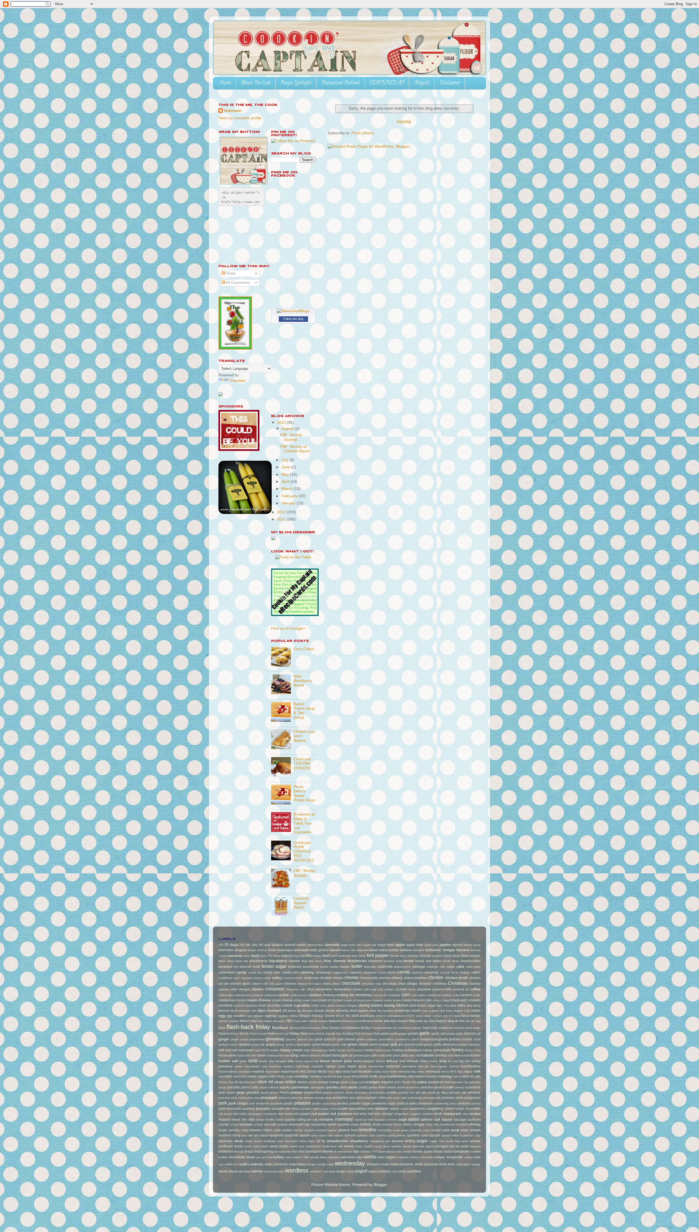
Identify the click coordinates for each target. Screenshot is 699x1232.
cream (240, 1000)
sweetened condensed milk (324, 1146)
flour (325, 1028)
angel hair (370, 945)
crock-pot (459, 1000)
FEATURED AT (387, 83)
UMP (306, 1157)
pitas (352, 1097)
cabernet (432, 966)
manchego (302, 1066)
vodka (468, 1157)
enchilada (367, 1016)
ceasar (257, 978)
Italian (336, 1055)
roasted (289, 1119)
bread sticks (451, 961)
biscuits (425, 956)
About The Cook (255, 83)
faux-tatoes (265, 1021)
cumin (287, 1005)
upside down (318, 1157)
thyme (327, 1151)
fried (303, 1033)
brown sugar (274, 966)
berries (394, 955)
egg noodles (235, 1016)
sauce (447, 1119)
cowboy (446, 995)
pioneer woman (314, 1097)
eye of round (451, 1015)
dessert (223, 1011)
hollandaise (413, 1050)
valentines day (352, 1157)
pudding (248, 1109)
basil (255, 956)
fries (339, 1033)
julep (404, 1055)
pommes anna (452, 1098)
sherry (397, 1124)
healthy (274, 1050)
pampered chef (439, 1082)
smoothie (368, 1129)
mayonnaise (290, 1071)
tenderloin (225, 1151)
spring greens (396, 1135)
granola (245, 1044)
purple (343, 1109)
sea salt (270, 1124)
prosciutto (234, 1109)
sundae (475, 1141)
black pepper (471, 956)
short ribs (432, 1124)
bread (409, 961)
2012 (282, 512)
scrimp (258, 1124)
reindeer (427, 1113)
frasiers (223, 1033)
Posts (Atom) (362, 133)
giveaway (275, 1038)
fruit (357, 1033)
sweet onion (260, 1146)
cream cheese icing (286, 1000)
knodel (465, 1055)
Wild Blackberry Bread (303, 680)
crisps (446, 1000)
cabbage (418, 967)
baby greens (319, 950)
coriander (394, 995)
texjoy (249, 1151)
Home (225, 83)
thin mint (298, 1151)
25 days (231, 945)
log (461, 1061)
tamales (396, 1146)
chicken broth (456, 978)
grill (394, 1044)
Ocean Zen (225, 1082)
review (475, 1114)
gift (479, 1033)
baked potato (389, 950)
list (450, 1061)
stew (280, 1141)
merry (445, 1071)
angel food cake (351, 945)
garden (413, 1033)
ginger (223, 1039)
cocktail (400, 989)
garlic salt (438, 1033)
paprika (285, 1087)
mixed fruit (240, 1076)
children (256, 983)
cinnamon (274, 988)
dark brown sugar (423, 1005)
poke (389, 1097)
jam (345, 1055)
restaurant (452, 1114)
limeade (413, 1061)
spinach (350, 1135)
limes (424, 1061)
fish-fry (470, 1021)
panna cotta (249, 1087)
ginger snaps (239, 1039)
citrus (311, 989)
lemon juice (342, 1061)
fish (462, 1021)
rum (370, 1119)
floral (305, 1027)
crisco (437, 1000)
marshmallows (228, 1071)
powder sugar (360, 1103)
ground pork (414, 1044)
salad (413, 1119)
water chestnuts (276, 1164)
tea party (462, 1146)
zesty (402, 1171)
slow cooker (283, 1130)
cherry (397, 978)
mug (382, 1076)
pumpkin (263, 1108)
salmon (426, 1119)
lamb (253, 1060)
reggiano (415, 1113)
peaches (426, 1087)
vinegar (439, 1157)
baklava (405, 950)
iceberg (272, 1055)
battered (287, 956)
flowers (335, 1028)
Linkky (433, 1061)
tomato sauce (443, 1151)
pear (221, 1092)
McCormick (308, 1071)
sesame (344, 1124)
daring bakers (371, 1005)
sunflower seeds (230, 1146)
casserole (431, 972)
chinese (290, 984)
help (307, 1050)
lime (402, 1061)
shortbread (447, 1124)
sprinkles (413, 1135)
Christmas (457, 983)
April (286, 482)
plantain (371, 1098)
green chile (339, 1044)
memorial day (407, 1071)
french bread (258, 1033)
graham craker (228, 1044)
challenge (311, 978)
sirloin (244, 1130)
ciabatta (223, 989)
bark (247, 955)
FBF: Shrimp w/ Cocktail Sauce (295, 449)
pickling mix (406, 1092)
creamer (377, 1000)
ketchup (441, 1055)
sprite (424, 1135)
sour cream (471, 1130)
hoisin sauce (383, 1050)
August (288, 429)
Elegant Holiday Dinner (317, 1016)
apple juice (431, 945)
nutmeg (445, 1076)
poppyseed (472, 1098)
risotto (269, 1119)
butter (356, 966)
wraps (340, 1171)
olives (279, 1082)
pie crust (428, 1092)
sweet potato (279, 1146)
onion (290, 1081)
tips (356, 1151)
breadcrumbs (471, 961)
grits (401, 1044)
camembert (226, 972)
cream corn (309, 1000)
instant (326, 1055)
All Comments (237, 283)
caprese (356, 972)
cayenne (246, 978)
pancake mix (459, 1082)
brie (235, 966)
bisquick (437, 955)
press (453, 1103)
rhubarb (224, 1119)
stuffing (410, 1141)
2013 (282, 423)
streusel (397, 1141)
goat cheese (346, 1039)
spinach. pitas (366, 1135)
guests (428, 1044)
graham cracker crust (465, 1039)
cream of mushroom (357, 1000)
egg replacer (255, 1015)
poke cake (400, 1097)
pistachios (340, 1098)
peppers (327, 1092)
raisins (394, 1109)
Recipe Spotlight (295, 83)
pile (464, 1092)
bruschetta (311, 967)
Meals (322, 1071)
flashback (280, 1028)
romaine (326, 1119)
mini (221, 1076)
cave (236, 978)
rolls (315, 1119)
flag (478, 1021)
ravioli (449, 1109)
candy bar (255, 972)
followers (353, 1028)
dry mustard (385, 1010)
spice (314, 1135)
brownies (295, 967)
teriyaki (239, 1151)
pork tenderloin (259, 1103)
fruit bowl (367, 1033)
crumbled (225, 1005)
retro (465, 1113)
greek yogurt (294, 1044)
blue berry (315, 961)
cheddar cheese (331, 978)
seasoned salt (299, 1124)
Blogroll (422, 83)
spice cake (326, 1135)
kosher (475, 1055)
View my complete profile (240, 118)
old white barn (248, 1082)
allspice (277, 945)
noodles (432, 1076)
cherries (385, 978)
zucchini (414, 1171)
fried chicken (316, 1033)
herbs (369, 1050)
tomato (407, 1151)
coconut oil (460, 989)
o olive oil (466, 1076)
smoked (309, 1130)
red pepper (302, 1114)
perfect (339, 1092)
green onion (358, 1044)
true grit (261, 1157)
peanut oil (461, 1087)
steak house (253, 1141)
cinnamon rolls (296, 989)
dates (461, 1005)
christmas (440, 984)
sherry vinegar (413, 1124)
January (289, 503)
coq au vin (380, 995)
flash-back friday (248, 1026)
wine (247, 1171)
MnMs (281, 1076)
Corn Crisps (304, 649)
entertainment (396, 1015)
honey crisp (473, 1050)
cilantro (257, 989)
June (286, 467)
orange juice (338, 1082)
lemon (325, 1061)
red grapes (254, 1113)
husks (241, 1055)
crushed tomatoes (245, 1005)
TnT (374, 1151)
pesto (349, 1092)
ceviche (297, 978)
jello (382, 1055)
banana (463, 950)
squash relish (450, 1135)
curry (315, 1005)
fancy (465, 1016)
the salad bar (282, 1151)
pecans (253, 1092)
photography (377, 1092)
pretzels (464, 1103)
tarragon (442, 1146)
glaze (319, 1039)
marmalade (409, 1066)
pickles (392, 1092)
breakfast (225, 967)
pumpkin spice (310, 1108)
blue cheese (334, 961)
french (244, 1033)
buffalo (334, 966)
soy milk (247, 1135)
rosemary (344, 1119)
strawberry (359, 1141)
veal (380, 1157)
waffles (244, 1164)
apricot (457, 945)
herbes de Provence (350, 1050)
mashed (258, 1071)
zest (395, 1171)
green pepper (380, 1044)
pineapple (268, 1098)
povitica (342, 1103)
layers (299, 1061)
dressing (342, 1011)
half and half (227, 1050)
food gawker (413, 1027)
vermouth (426, 1157)
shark (376, 1124)
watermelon (297, 1164)
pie (418, 1092)
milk (477, 1071)
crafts (477, 995)
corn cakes (418, 995)
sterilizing (269, 1141)
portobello (276, 1103)
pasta (352, 1087)
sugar (422, 1140)
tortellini (476, 1151)
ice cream (258, 1055)
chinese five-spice (309, 983)
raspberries (417, 1109)
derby (477, 1005)
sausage (460, 1119)
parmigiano (317, 1087)
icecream (283, 1055)
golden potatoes (367, 1039)
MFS (453, 1071)
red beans (225, 1113)
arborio (468, 945)
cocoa (411, 989)
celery (277, 978)
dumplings (402, 1011)
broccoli (245, 967)
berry (403, 955)
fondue (366, 1028)
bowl (399, 961)
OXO (397, 1082)
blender (294, 961)
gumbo (462, 1044)
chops (412, 983)
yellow (350, 1171)
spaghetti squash (297, 1135)
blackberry (278, 961)
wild (240, 1171)
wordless (297, 1170)
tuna (270, 1157)
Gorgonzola (428, 1039)
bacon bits (349, 950)
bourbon (389, 961)
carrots (403, 971)
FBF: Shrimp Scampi (291, 437)
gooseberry (386, 1039)
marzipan (245, 1071)
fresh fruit (282, 1033)
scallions (474, 1119)
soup (455, 1130)
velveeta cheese (409, 1157)
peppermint (312, 1092)
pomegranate (432, 1097)
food (401, 1027)
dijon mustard (269, 1010)
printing (476, 1103)
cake (460, 967)
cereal (287, 978)
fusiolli (393, 1033)
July (285, 460)
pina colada (238, 1097)
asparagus (285, 950)
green (307, 1044)
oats (477, 1076)
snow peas (400, 1130)
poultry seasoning (324, 1103)
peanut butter (444, 1087)
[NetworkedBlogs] (293, 311)
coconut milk (441, 989)
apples (445, 945)
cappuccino (340, 972)
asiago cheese (257, 950)
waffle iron (231, 1164)
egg (221, 1016)
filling (451, 1021)
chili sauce (276, 983)
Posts (230, 273)
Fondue (377, 1027)
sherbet (387, 1124)
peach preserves (408, 1087)
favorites (279, 1021)
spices (338, 1135)
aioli (267, 945)
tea (452, 1146)
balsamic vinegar (440, 950)
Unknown (233, 111)
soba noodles (432, 1130)
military (468, 1071)
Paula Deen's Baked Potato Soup (304, 793)
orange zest (357, 1082)
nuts (455, 1076)
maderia (288, 1066)
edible (476, 1011)
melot (393, 1071)
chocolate (350, 983)
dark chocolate (446, 1005)
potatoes (302, 1102)
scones (246, 1124)
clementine (324, 989)
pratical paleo (407, 1103)
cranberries (226, 1000)
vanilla (369, 1156)
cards (382, 972)
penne (274, 1092)
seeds (331, 1124)
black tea (241, 961)
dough (330, 1011)
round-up (360, 1119)
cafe (442, 966)
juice (396, 1055)
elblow (294, 1015)
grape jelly (258, 1044)
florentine (315, 1027)
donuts (319, 1011)
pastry (363, 1087)
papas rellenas (269, 1087)
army (477, 945)
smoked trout (347, 1130)
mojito (290, 1076)
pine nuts (253, 1097)
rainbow (381, 1108)
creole (406, 1000)
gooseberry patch (407, 1039)
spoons (381, 1135)
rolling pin (304, 1119)
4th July (251, 945)
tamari (407, 1146)
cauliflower (225, 978)
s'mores (392, 1119)
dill (285, 1011)
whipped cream (378, 1164)
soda (445, 1130)
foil (343, 1027)
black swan (226, 961)
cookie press (298, 995)
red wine (360, 1114)
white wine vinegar (468, 1164)
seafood (282, 1124)
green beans (321, 1044)
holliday (428, 1050)
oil (236, 1082)
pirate (328, 1097)
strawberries (337, 1141)
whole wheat (227, 1171)
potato (288, 1103)
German (470, 1033)
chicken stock (240, 984)
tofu (399, 1151)
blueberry (375, 961)
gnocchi (330, 1039)
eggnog (270, 1016)
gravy (281, 1044)
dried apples (359, 1011)
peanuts (475, 1087)
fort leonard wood (460, 1027)
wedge (311, 1164)
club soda (370, 989)
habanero (474, 1044)
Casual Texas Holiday (455, 972)
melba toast (381, 1071)
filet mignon (437, 1021)
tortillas (223, 1157)
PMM (381, 1097)
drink (373, 1010)
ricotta (260, 1119)
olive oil (265, 1081)
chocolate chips (394, 984)
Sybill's (368, 1146)
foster (477, 1027)
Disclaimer (450, 83)
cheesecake (369, 978)
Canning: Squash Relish (301, 902)
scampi (223, 1124)
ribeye (236, 1119)
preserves (425, 1103)
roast (279, 1119)
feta (387, 1021)
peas (240, 1092)
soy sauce (261, 1135)
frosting (348, 1033)
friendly (330, 1033)
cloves (357, 989)
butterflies (370, 966)
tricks (240, 1157)
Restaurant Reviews (340, 83)
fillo (457, 1021)
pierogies (455, 1092)
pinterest (284, 1097)
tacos (386, 1146)
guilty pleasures (445, 1044)
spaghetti (276, 1135)
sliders (268, 1130)
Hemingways (319, 1050)
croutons (474, 1000)
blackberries (259, 961)
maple (341, 1066)
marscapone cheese (445, 1066)
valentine (334, 1157)
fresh (271, 1033)
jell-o (375, 1055)
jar (351, 1055)
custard (341, 1005)
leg (316, 1061)
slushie (298, 1130)
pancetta (233, 1087)
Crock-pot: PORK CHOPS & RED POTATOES (304, 851)
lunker (239, 1066)
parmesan (300, 1087)
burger (345, 967)
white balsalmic (402, 1164)
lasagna (281, 1061)
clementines (342, 989)
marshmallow (471, 1066)
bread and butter (428, 961)
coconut (424, 989)
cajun (451, 967)
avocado (301, 950)
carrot (391, 972)
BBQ (309, 956)
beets (362, 955)
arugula (240, 950)
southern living (229, 1135)
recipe (459, 1109)
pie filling (442, 1092)
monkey (315, 1076)
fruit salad (381, 1033)
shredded (461, 1124)
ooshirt (312, 1082)
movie (347, 1076)
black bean (452, 956)
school (234, 1124)
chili (265, 983)
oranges (372, 1082)
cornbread (433, 995)
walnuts (256, 1164)
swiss (359, 1146)
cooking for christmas (353, 995)
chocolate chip (371, 983)
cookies (314, 995)
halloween (246, 1050)
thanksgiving (263, 1151)
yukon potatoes (379, 1171)
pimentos (224, 1097)
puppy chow (329, 1108)
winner (257, 1171)
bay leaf (299, 955)
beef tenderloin (341, 955)
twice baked (294, 1157)
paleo (422, 1082)
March (288, 489)
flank (222, 1028)
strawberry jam (380, 1141)
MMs (273, 1076)
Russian (379, 1119)
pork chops (238, 1103)
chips (326, 984)
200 (220, 945)
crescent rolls (422, 1000)
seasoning (318, 1124)
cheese (351, 977)
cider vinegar (240, 989)
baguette (362, 950)
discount (307, 1010)
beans (317, 955)
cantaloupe (323, 972)
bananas (235, 956)
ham (257, 1050)
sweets (349, 1146)
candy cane (272, 972)
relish (438, 1114)
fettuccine (416, 1021)
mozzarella (360, 1076)
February (290, 496)
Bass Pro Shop (270, 955)
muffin (373, 1076)
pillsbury (474, 1092)
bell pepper (378, 955)
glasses (291, 1039)
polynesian (415, 1097)
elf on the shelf (347, 1016)
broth (256, 967)
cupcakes (302, 1005)
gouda (443, 1039)
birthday (413, 955)
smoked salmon (326, 1130)
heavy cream (291, 1050)
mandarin (317, 1066)
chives (335, 983)
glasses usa (305, 1039)
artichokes (226, 950)
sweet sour (297, 1146)
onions (302, 1082)
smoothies (385, 1130)
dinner (292, 1010)
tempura (475, 1146)
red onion (285, 1114)
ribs (244, 1119)
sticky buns (307, 1141)
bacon (335, 950)
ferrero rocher (373, 1021)
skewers (256, 1130)
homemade (442, 1050)
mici (459, 1071)
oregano (387, 1082)
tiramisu (365, 1151)
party (343, 1087)
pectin (265, 1092)
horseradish (227, 1055)
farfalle (475, 1016)
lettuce (392, 1061)
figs (426, 1021)
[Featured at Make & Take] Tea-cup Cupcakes (304, 823)
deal (469, 1005)
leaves (309, 1061)
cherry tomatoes (416, 978)
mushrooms (396, 1076)
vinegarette (454, 1157)
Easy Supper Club (458, 1010)
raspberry (435, 1108)
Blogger (380, 1185)
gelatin (450, 1033)
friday (294, 1033)
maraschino (376, 1066)
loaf (455, 1061)
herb (332, 1050)
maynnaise (272, 1071)
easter (415, 1011)
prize (222, 1109)
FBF (289, 1021)
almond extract (295, 945)
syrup (378, 1146)
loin (467, 1061)
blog (304, 961)
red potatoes (341, 1114)
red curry (239, 1114)
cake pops (473, 966)
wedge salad (325, 1164)
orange (323, 1082)
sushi (247, 1146)
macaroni (275, 1066)
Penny (284, 1092)
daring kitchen (396, 1005)
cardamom (370, 972)
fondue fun (390, 1027)
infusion (315, 1055)
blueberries (357, 961)
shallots (365, 1124)
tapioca (430, 1146)
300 (242, 945)
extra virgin (423, 1015)
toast (381, 1151)
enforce (381, 1015)
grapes (271, 1044)
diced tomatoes (240, 1010)
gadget (402, 1033)
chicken (435, 977)
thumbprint (314, 1151)
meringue (433, 1071)
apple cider (414, 945)
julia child (415, 1055)
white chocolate (426, 1164)
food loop (430, 1028)
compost (257, 995)
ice (248, 1055)
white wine (447, 1164)
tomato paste (422, 1151)
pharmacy (361, 1092)
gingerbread (257, 1039)
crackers (466, 995)
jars (368, 1055)
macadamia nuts (255, 1066)
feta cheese (399, 1021)
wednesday (350, 1163)
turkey (279, 1157)
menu (421, 1071)
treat (232, 1157)
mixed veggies (258, 1076)
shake (355, 1124)
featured (335, 1021)
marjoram (393, 1066)
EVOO (410, 1015)
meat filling (335, 1071)
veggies (390, 1157)
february (347, 1021)
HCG (265, 1050)
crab (456, 995)
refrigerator (401, 1113)
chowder (425, 984)
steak (238, 1141)
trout (250, 1157)
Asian (272, 950)
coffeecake (225, 995)
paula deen (377, 1087)
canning (307, 972)
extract (437, 1015)
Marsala (423, 1066)
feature (323, 1021)
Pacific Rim (409, 1082)
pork (222, 1102)
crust (261, 1005)
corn (405, 994)
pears (231, 1092)
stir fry (320, 1141)
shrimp (475, 1124)
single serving (228, 1130)
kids (451, 1055)
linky (443, 1061)
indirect (304, 1055)
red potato (320, 1114)
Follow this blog (293, 318)
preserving (441, 1103)
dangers (352, 1005)
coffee (475, 989)
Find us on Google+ (288, 628)
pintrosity (297, 1097)
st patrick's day (470, 1135)
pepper (296, 1092)
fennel (358, 1021)
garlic (424, 1033)
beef (326, 956)
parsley (332, 1087)
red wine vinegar (380, 1114)
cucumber (273, 1005)
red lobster (270, 1113)
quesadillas (357, 1109)
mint (228, 1076)
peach (391, 1087)
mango (330, 1066)
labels (243, 1061)
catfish (476, 972)
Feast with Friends (305, 1021)
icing (294, 1055)
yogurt (361, 1170)
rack (370, 1109)
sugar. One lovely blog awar (448, 1141)
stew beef (291, 1141)
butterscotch (402, 966)
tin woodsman (343, 1151)
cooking (328, 995)
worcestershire (274, 1171)
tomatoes (462, 1151)
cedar (267, 978)
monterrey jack (332, 1076)
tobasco (391, 1151)
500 (260, 945)
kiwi (457, 1055)
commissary (242, 995)
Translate (237, 381)
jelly (389, 1055)
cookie (283, 995)
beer (355, 955)
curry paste (327, 1005)
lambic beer (267, 1061)
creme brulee (392, 1000)
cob (380, 989)
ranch (404, 1108)
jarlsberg (359, 1055)
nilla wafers (416, 1076)
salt (437, 1119)
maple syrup (357, 1066)
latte (291, 1061)
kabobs (428, 1055)
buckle (324, 966)
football (443, 1027)
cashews (417, 972)
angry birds (386, 945)
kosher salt (228, 1061)
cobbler (389, 989)
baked (373, 950)
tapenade (418, 1146)
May (286, 474)
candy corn (290, 972)
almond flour (315, 945)
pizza (360, 1098)
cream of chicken (330, 1000)
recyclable (473, 1109)
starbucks (225, 1141)
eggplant (283, 1015)
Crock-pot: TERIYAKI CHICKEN (303, 763)
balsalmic (419, 950)
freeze (234, 1033)
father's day (248, 1021)
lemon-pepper (363, 1061)
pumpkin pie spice (285, 1109)
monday (302, 1076)
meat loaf (350, 1071)
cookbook (270, 995)
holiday (397, 1050)
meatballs (365, 1071)
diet (254, 1010)
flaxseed (295, 1027)
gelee (459, 1033)
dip (299, 1010)
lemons (380, 1061)
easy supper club (433, 1010)
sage (402, 1119)
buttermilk (385, 967)
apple (400, 945)
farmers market (228, 1021)
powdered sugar (383, 1103)
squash (434, 1135)
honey (458, 1049)
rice (251, 1119)
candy (241, 972)
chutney (475, 984)
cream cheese (258, 1000)
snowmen (415, 1130)
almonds (332, 945)
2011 (281, 519)
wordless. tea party (323, 1171)
